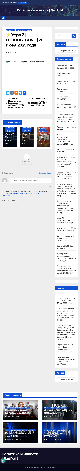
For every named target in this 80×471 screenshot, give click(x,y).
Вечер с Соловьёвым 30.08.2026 (18, 434)
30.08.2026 (11, 416)
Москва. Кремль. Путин (51, 407)
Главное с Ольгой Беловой (14, 407)
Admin (20, 416)
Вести (46, 430)
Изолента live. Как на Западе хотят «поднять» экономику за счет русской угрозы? (66, 161)
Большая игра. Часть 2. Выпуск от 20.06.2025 (66, 361)
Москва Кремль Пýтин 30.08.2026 (58, 411)
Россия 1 (63, 407)
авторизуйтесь (45, 173)
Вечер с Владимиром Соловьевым (17, 430)
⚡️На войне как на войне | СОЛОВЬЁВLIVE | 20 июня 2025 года (36, 102)
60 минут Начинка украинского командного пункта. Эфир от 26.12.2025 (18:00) (65, 315)
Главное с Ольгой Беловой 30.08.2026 (17, 411)
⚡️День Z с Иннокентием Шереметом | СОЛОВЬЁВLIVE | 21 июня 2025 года (16, 103)
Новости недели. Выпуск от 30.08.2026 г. (66, 107)
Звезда (27, 407)
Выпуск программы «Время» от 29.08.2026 (65, 238)
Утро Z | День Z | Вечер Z (24, 30)
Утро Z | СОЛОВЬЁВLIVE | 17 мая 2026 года (66, 300)
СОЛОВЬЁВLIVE (10, 30)
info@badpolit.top (49, 467)
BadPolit (36, 467)
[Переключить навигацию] (41, 18)
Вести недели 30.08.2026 (53, 434)
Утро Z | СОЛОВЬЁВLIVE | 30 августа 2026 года (65, 220)
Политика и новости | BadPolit (40, 10)
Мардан (42, 128)
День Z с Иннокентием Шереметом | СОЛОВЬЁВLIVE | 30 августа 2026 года (65, 139)
